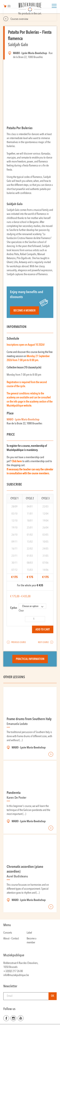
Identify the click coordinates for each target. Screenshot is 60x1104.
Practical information (30, 659)
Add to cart (43, 629)
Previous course (18, 642)
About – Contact (11, 938)
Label (29, 932)
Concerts (7, 932)
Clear (21, 610)
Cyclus (13, 608)
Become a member (25, 310)
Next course (43, 642)
